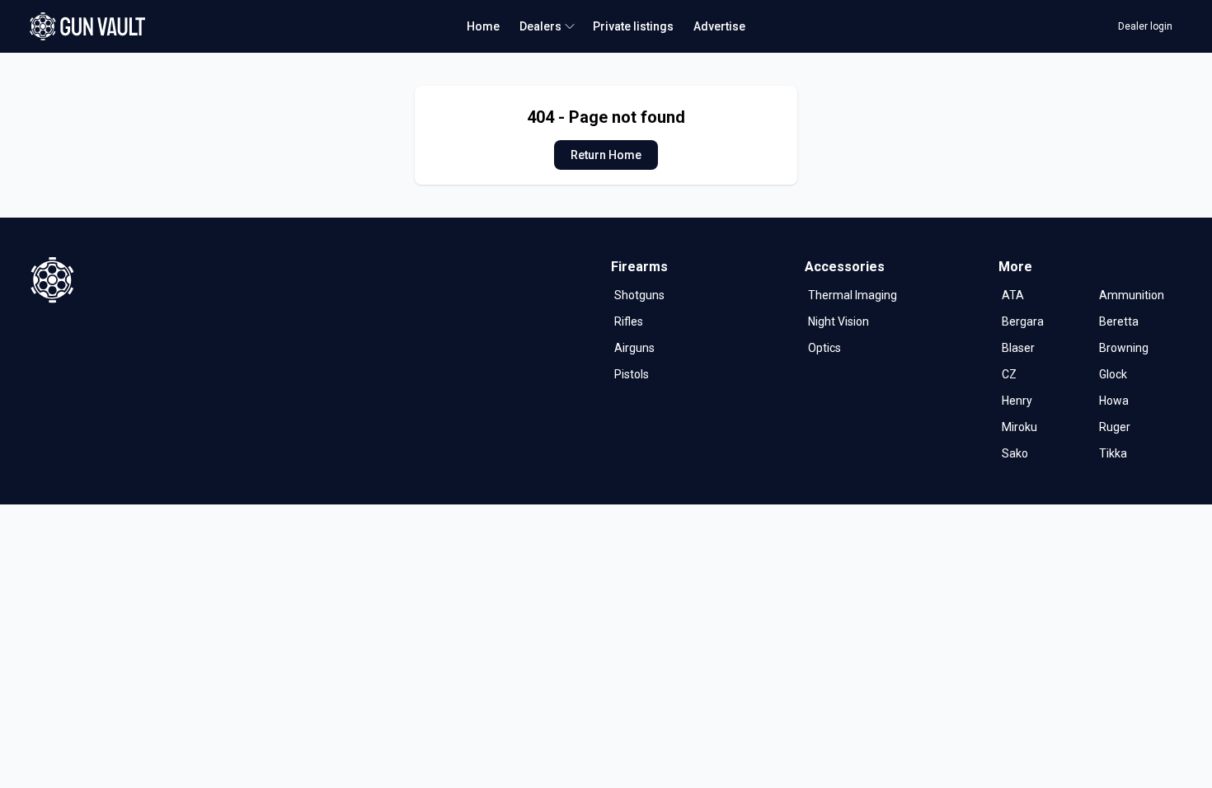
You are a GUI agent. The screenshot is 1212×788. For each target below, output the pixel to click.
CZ (1009, 374)
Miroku (1019, 427)
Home (483, 26)
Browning (1124, 347)
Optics (824, 347)
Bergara (1023, 321)
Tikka (1113, 453)
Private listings (633, 26)
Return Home (606, 155)
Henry (1017, 400)
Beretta (1119, 321)
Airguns (634, 347)
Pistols (631, 374)
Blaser (1018, 347)
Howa (1114, 400)
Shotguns (639, 295)
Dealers (540, 26)
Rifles (628, 321)
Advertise (719, 26)
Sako (1015, 453)
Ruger (1114, 427)
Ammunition (1131, 295)
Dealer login (1145, 26)
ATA (1013, 295)
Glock (1113, 374)
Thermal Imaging (852, 295)
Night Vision (838, 321)
